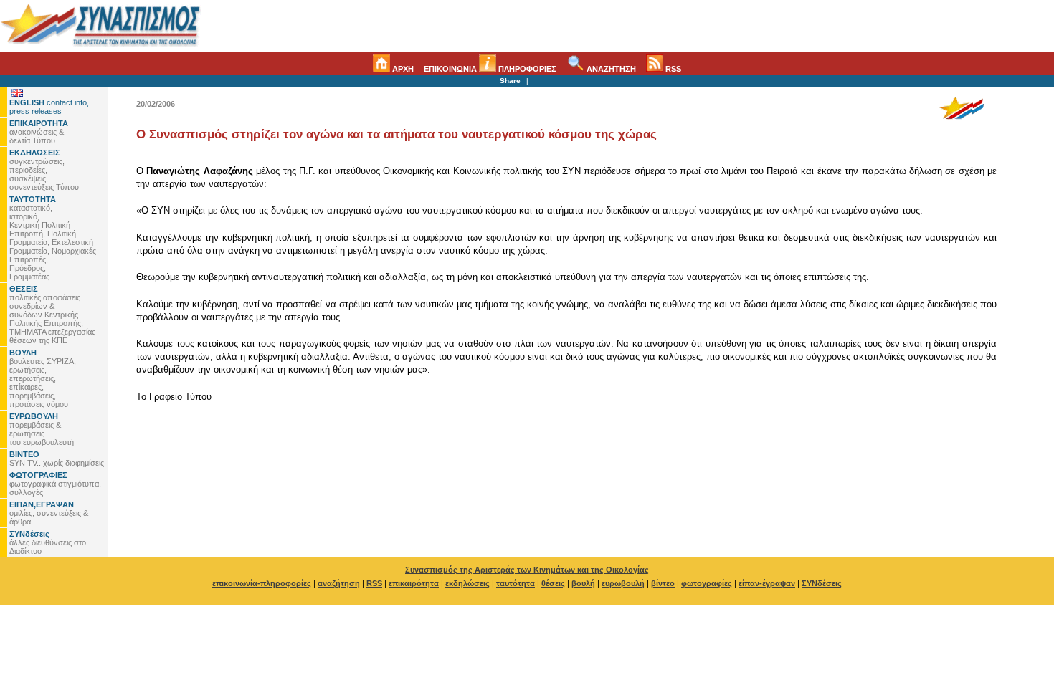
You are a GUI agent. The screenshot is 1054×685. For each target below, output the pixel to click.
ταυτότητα (515, 583)
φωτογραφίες (706, 583)
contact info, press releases (49, 106)
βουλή (583, 583)
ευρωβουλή (623, 583)
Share (510, 81)
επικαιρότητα (414, 583)
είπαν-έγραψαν (767, 583)
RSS (672, 68)
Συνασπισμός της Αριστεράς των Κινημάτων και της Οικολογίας (527, 569)
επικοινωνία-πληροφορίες (261, 583)
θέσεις (553, 583)
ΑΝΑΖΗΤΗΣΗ (610, 68)
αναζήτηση (339, 583)
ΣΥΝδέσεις (822, 583)
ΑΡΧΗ (402, 68)
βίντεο (663, 583)
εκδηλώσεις (467, 583)
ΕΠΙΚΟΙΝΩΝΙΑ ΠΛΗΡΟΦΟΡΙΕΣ (490, 68)
